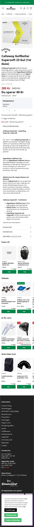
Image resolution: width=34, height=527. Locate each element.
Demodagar (5, 420)
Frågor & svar (6, 423)
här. (24, 506)
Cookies (4, 445)
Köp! (24, 347)
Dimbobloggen (6, 409)
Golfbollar (10, 14)
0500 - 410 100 (10, 456)
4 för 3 (5, 106)
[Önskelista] (27, 8)
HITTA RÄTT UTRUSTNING (10, 411)
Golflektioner (5, 431)
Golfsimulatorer (6, 434)
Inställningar (10, 510)
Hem (2, 14)
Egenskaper (7, 227)
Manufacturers (6, 414)
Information (7, 232)
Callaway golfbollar (20, 14)
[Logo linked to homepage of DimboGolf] (11, 8)
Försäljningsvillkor (7, 426)
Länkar (3, 428)
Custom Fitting (6, 406)
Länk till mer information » (12, 223)
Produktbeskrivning (11, 126)
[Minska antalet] (4, 110)
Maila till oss (5, 458)
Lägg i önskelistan (9, 118)
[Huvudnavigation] (3, 8)
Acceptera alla (11, 515)
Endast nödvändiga (13, 520)
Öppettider (5, 443)
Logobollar (5, 437)
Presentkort (5, 417)
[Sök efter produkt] (21, 8)
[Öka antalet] (15, 110)
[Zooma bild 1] (17, 32)
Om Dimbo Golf (6, 440)
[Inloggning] (24, 8)
